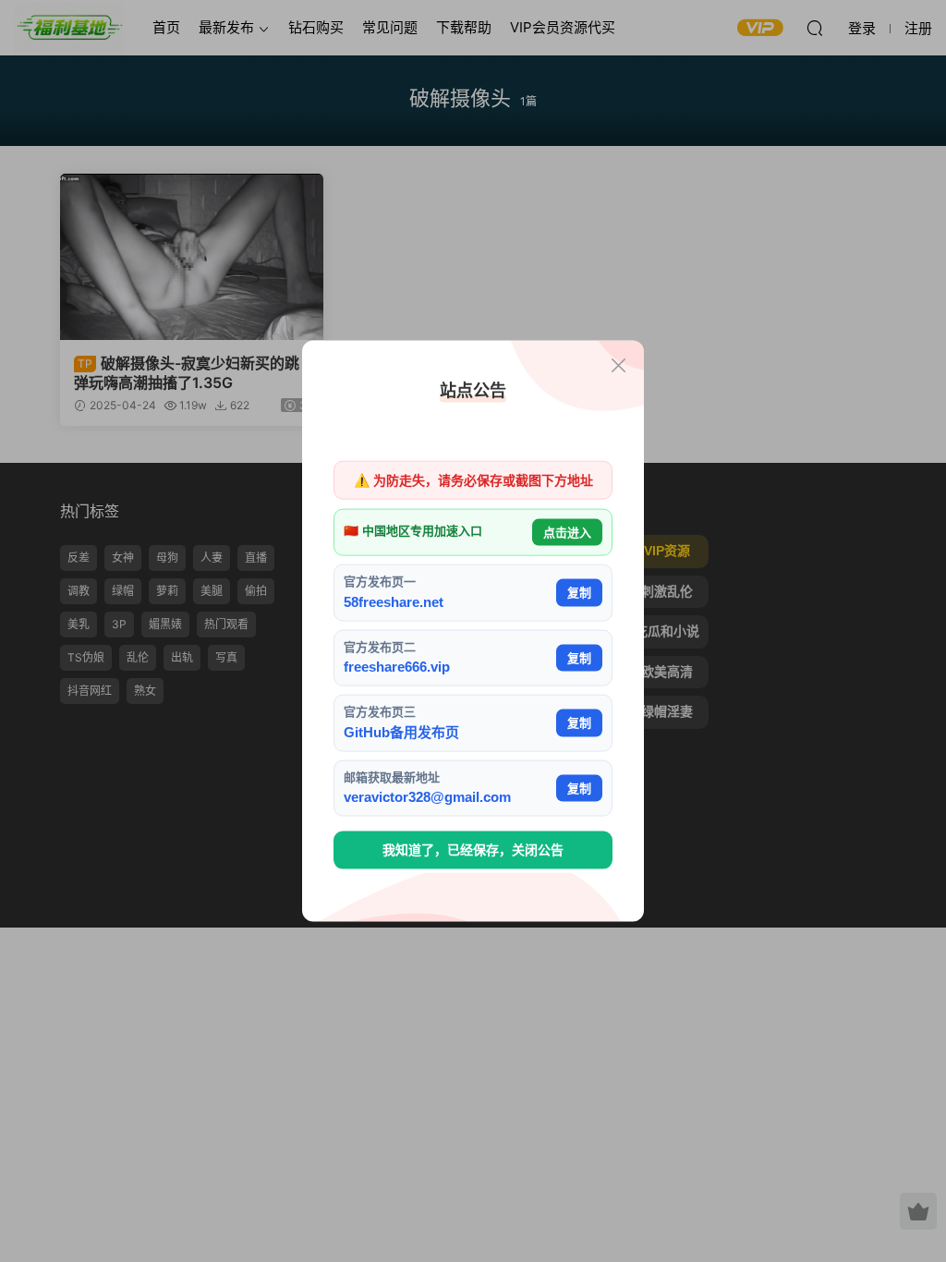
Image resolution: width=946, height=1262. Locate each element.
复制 (579, 593)
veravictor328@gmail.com (427, 797)
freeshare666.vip (397, 666)
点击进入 (567, 532)
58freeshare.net (393, 601)
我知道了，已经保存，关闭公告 (473, 850)
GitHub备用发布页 (401, 731)
